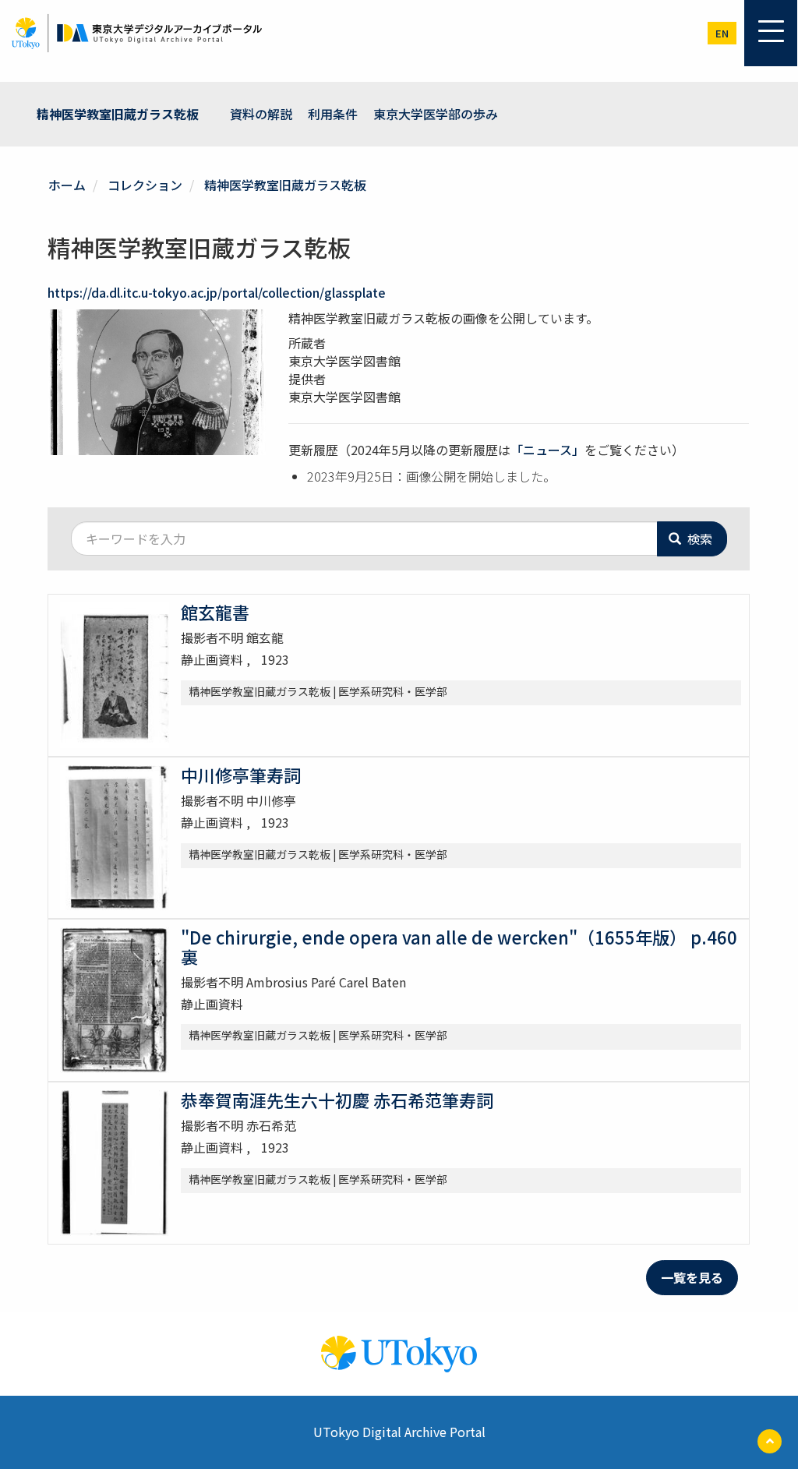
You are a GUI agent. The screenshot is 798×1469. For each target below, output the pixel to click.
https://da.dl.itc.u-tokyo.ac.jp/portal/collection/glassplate (217, 292)
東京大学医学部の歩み (435, 113)
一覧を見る (692, 1277)
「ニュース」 (547, 449)
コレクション (145, 184)
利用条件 (333, 113)
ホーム (67, 184)
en (722, 33)
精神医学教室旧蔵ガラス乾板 (118, 113)
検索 (698, 538)
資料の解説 (261, 113)
